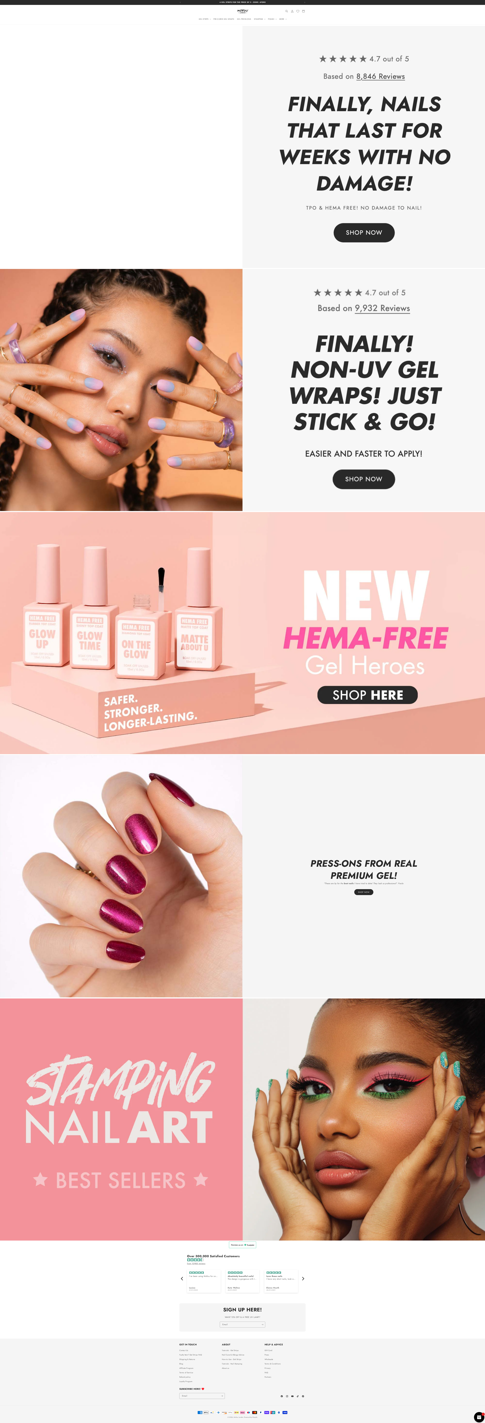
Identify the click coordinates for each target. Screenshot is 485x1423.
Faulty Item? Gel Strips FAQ (190, 1355)
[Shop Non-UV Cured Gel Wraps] (242, 390)
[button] (204, 19)
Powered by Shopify (251, 1417)
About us (225, 1368)
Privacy (268, 1368)
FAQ (266, 1372)
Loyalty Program (185, 1381)
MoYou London (238, 1417)
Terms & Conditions (273, 1363)
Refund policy (185, 1377)
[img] (244, 1260)
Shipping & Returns (187, 1359)
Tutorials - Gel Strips (230, 1350)
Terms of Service (186, 1372)
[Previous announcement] (180, 2)
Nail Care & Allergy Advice (233, 1355)
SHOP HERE (228, 633)
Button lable (228, 1119)
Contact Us (183, 1350)
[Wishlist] (298, 11)
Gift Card (268, 1350)
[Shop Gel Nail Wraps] (242, 147)
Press (267, 1355)
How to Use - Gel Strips (231, 1359)
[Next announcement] (305, 2)
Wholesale (269, 1359)
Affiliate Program (186, 1368)
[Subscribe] (262, 1325)
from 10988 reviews (196, 1263)
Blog (181, 1363)
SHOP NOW (364, 892)
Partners (268, 1377)
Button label (257, 1119)
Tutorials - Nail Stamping (232, 1363)
